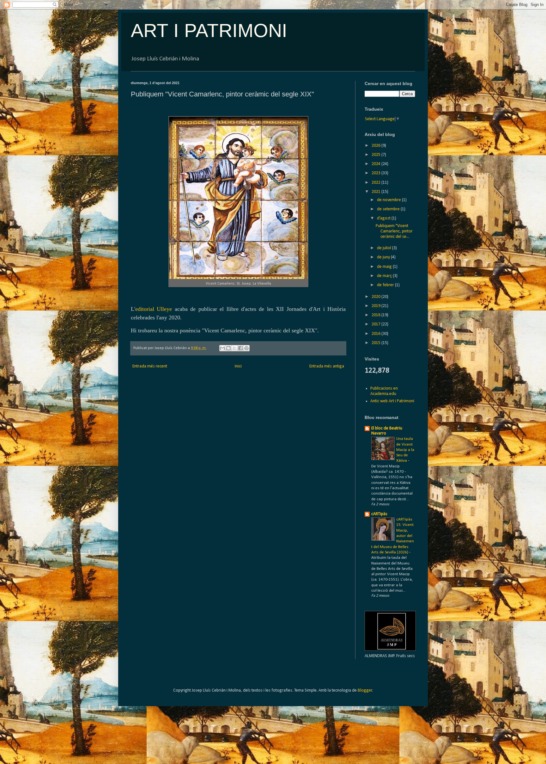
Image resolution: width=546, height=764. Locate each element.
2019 (376, 306)
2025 (376, 154)
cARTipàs (379, 514)
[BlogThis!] (228, 348)
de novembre (389, 200)
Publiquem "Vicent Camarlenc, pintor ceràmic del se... (394, 231)
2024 (376, 164)
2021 (376, 191)
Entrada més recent (149, 366)
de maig (385, 266)
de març (385, 276)
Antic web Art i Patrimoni (392, 401)
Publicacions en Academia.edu (384, 391)
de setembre (389, 209)
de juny (384, 257)
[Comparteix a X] (234, 348)
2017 (376, 324)
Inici (238, 366)
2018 (376, 315)
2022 (376, 182)
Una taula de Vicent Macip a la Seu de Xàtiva (405, 450)
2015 (376, 343)
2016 (376, 333)
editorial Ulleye (153, 309)
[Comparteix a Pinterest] (246, 348)
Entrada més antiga (326, 366)
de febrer (386, 285)
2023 (376, 173)
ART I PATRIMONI (209, 30)
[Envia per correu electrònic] (222, 348)
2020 (376, 296)
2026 (376, 145)
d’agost (384, 218)
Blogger (365, 690)
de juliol (384, 248)
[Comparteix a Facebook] (240, 348)
